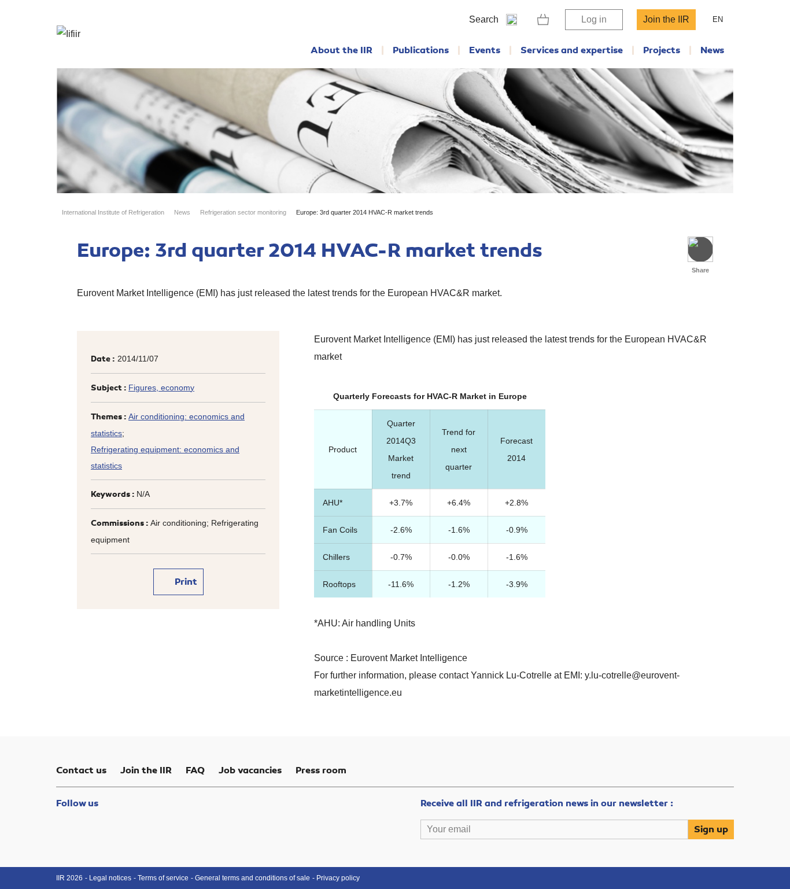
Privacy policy (338, 878)
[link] (543, 19)
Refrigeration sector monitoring (243, 212)
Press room (321, 770)
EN (718, 19)
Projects (661, 50)
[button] (700, 249)
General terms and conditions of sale (252, 878)
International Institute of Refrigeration (113, 212)
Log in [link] (594, 19)
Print (184, 582)
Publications (421, 50)
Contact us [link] (81, 770)
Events (484, 50)
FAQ (195, 770)
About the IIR (341, 50)
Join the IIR (666, 19)
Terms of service (163, 878)
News (712, 50)
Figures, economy (161, 387)
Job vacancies (250, 770)
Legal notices (110, 878)
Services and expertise (571, 50)
